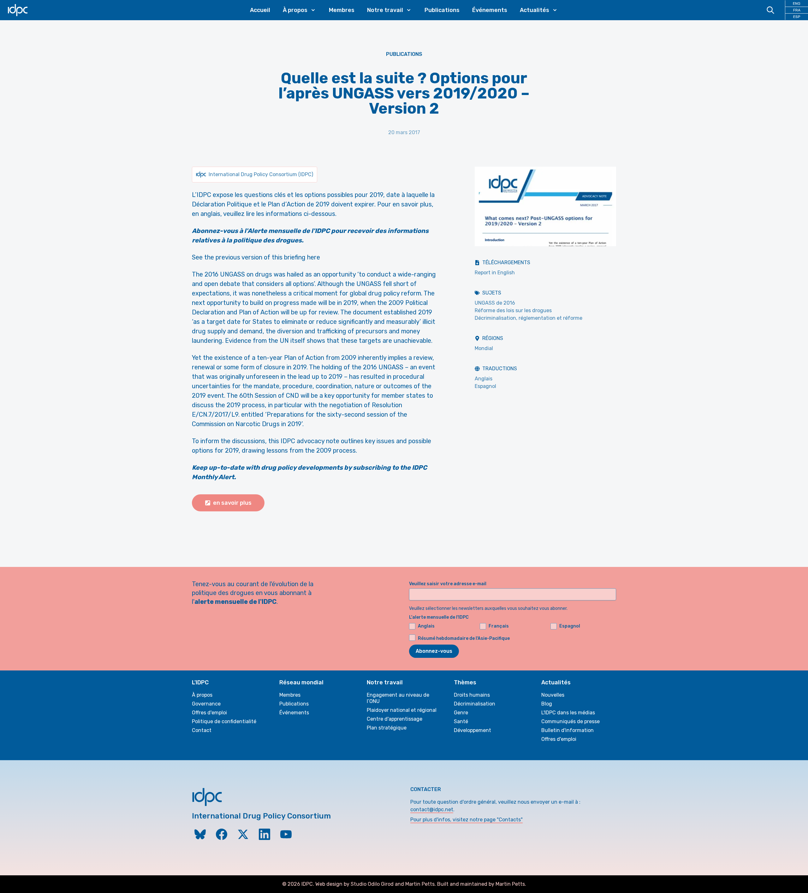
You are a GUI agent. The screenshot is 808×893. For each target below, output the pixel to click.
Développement (472, 730)
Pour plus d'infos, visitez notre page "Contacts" (466, 820)
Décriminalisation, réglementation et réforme (528, 318)
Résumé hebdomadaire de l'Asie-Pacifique (464, 638)
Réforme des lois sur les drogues (513, 310)
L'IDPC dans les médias (568, 713)
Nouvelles (552, 695)
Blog (546, 704)
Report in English (495, 273)
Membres (341, 10)
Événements (489, 10)
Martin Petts (420, 884)
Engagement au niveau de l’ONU (398, 698)
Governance (206, 704)
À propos (202, 695)
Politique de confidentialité (224, 721)
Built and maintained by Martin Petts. (481, 884)
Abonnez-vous (434, 651)
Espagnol (485, 386)
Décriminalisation (474, 704)
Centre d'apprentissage (394, 719)
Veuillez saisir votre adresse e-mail (447, 583)
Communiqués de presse (570, 721)
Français (499, 626)
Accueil (260, 10)
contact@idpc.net (431, 810)
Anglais (483, 379)
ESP (796, 17)
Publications (442, 10)
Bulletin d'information (567, 730)
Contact (201, 730)
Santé (461, 721)
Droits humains (472, 695)
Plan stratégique (387, 728)
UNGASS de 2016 (495, 303)
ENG (796, 3)
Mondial (484, 348)
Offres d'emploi (209, 713)
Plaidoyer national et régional (402, 710)
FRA (796, 10)
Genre (461, 713)
